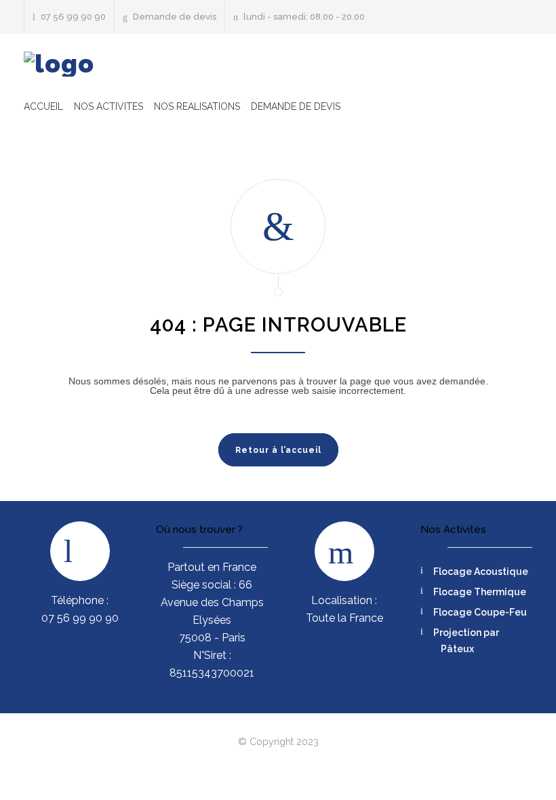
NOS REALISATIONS (197, 106)
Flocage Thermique (479, 591)
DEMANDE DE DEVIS (295, 106)
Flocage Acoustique (480, 571)
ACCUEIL (43, 106)
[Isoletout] (59, 64)
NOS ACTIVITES (108, 106)
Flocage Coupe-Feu (480, 612)
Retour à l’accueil (278, 450)
